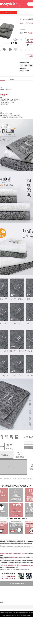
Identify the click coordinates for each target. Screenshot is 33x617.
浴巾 (26, 65)
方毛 (21, 65)
